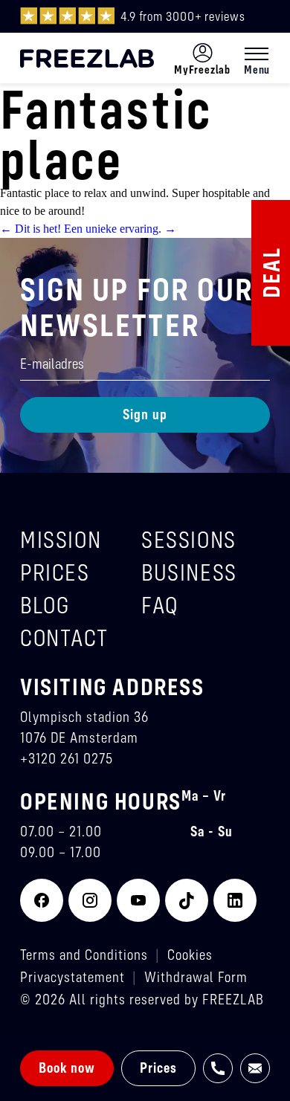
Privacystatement (72, 976)
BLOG (44, 604)
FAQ (159, 604)
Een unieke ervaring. (120, 228)
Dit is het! (30, 228)
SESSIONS (188, 539)
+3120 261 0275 (66, 758)
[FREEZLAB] (87, 58)
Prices (158, 1067)
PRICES (55, 572)
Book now (67, 1067)
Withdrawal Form (196, 976)
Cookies (190, 954)
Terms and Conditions (84, 954)
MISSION (60, 539)
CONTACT (64, 637)
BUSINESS (189, 572)
